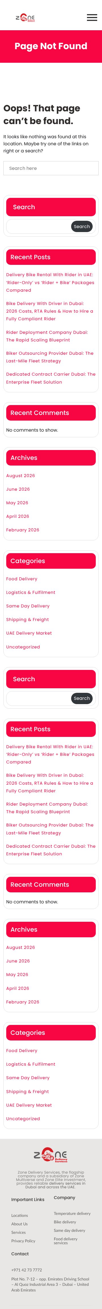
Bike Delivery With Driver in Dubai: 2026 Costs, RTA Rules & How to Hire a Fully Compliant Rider (50, 311)
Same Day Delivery (28, 606)
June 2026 (18, 489)
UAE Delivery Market (29, 633)
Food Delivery (21, 579)
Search (24, 207)
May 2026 (17, 503)
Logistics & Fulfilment (31, 593)
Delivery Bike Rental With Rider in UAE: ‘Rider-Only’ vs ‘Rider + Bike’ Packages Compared (50, 282)
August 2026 (20, 476)
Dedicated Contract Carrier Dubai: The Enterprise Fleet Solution (51, 378)
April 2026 (17, 517)
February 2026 (22, 530)
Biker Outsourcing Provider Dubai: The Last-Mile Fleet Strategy (50, 357)
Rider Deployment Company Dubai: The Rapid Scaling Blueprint (47, 336)
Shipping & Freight (27, 620)
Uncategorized (23, 647)
